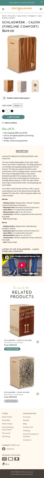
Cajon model (7, 105)
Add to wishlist (11, 123)
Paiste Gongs (7, 424)
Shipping (26, 430)
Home (4, 16)
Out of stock (11, 401)
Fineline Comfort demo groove (18, 98)
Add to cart (14, 117)
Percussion (12, 16)
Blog (25, 424)
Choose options (12, 349)
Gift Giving (6, 436)
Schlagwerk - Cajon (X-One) (16, 392)
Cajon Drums (22, 16)
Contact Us (27, 440)
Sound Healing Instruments (7, 428)
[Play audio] (4, 98)
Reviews (26, 420)
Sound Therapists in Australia (31, 435)
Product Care (28, 427)
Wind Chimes (7, 417)
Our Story (26, 417)
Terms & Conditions (27, 474)
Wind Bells (6, 420)
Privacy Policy (15, 474)
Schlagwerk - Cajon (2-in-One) (18, 340)
